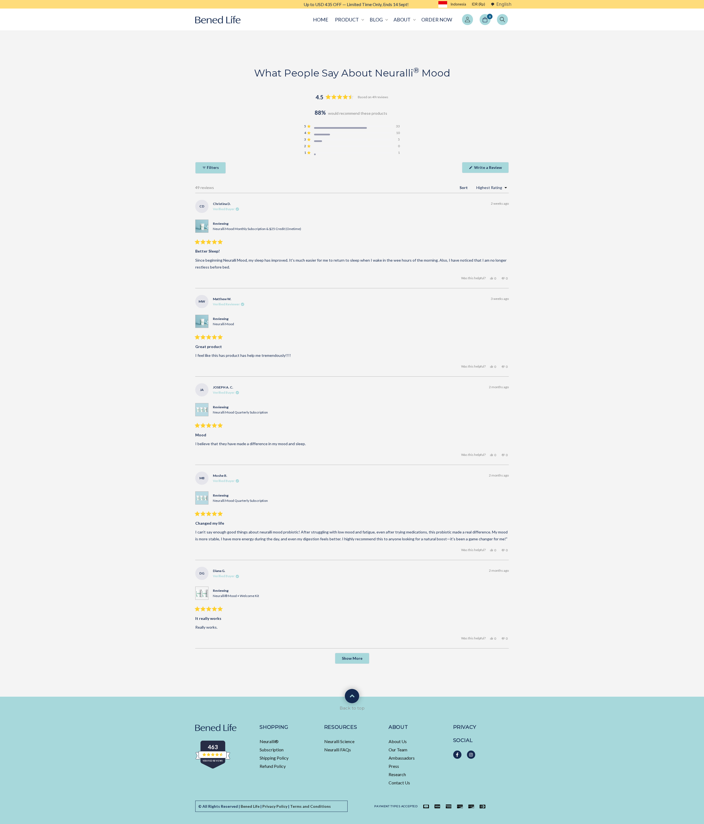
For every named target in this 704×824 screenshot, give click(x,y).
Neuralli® (269, 741)
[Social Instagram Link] (471, 755)
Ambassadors (402, 757)
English (504, 4)
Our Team (398, 749)
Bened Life (250, 806)
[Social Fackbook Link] (457, 755)
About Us (398, 741)
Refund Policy (273, 766)
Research (397, 774)
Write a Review (491, 169)
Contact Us (399, 782)
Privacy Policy (274, 806)
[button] (349, 20)
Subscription (272, 749)
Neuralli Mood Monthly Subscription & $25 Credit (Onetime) (257, 229)
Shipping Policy (274, 757)
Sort (464, 187)
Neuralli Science (339, 741)
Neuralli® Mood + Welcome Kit (236, 596)
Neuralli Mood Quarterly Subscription (240, 412)
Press (394, 766)
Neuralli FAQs (337, 749)
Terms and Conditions (310, 806)
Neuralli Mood (223, 324)
